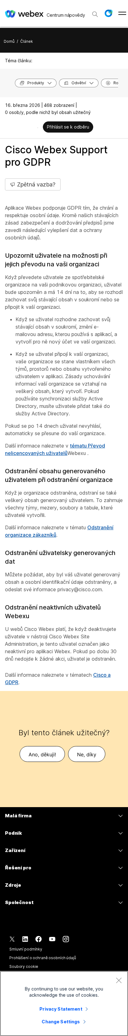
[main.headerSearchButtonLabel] (95, 12)
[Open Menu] (122, 13)
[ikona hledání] (95, 14)
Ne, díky (86, 754)
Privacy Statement (60, 1009)
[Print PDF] (37, 127)
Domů (9, 41)
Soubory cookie (23, 966)
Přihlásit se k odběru (68, 126)
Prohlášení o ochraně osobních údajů (42, 957)
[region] (64, 1003)
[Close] (119, 980)
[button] (108, 13)
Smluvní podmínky (25, 949)
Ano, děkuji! (42, 754)
